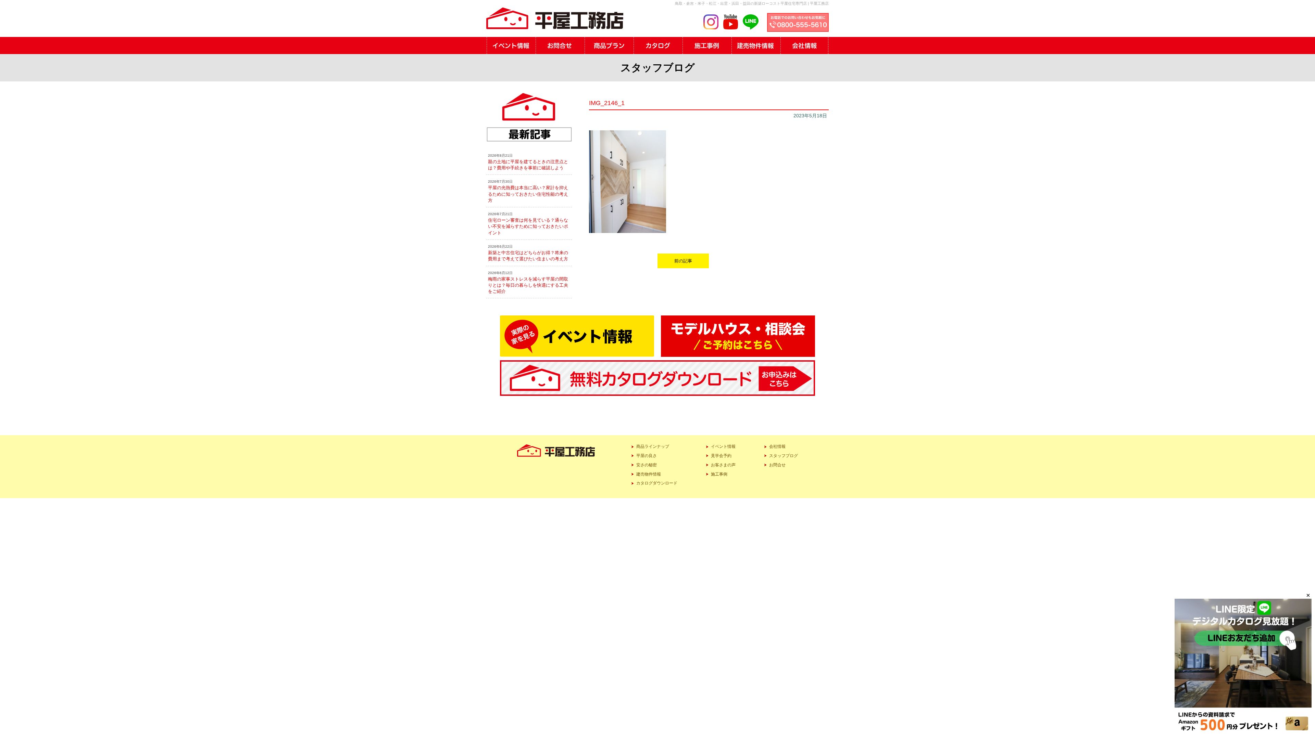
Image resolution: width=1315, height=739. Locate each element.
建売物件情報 (648, 474)
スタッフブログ (783, 455)
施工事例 (719, 474)
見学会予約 (721, 455)
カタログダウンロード (656, 483)
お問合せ (777, 465)
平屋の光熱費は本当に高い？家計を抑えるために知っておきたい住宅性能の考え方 (528, 194)
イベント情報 (723, 446)
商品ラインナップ (652, 446)
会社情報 (777, 446)
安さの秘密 (646, 465)
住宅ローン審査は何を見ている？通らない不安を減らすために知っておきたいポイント (528, 226)
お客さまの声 (723, 465)
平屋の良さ (646, 455)
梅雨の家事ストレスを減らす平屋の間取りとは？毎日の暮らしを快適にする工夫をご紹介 (528, 285)
